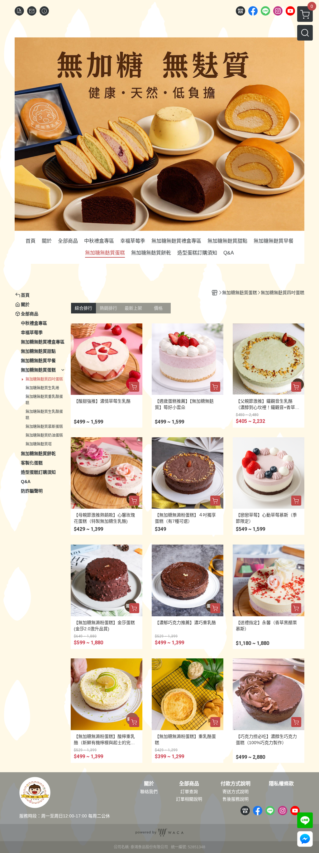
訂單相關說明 (189, 799)
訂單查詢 (189, 791)
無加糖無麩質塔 (39, 444)
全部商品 (189, 783)
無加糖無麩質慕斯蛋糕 (44, 426)
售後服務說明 (235, 799)
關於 (149, 783)
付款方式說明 (235, 783)
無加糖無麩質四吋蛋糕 (44, 379)
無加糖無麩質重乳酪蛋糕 (44, 400)
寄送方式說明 (235, 791)
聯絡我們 (149, 791)
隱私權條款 (281, 783)
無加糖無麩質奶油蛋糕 (44, 435)
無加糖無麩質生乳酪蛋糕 (44, 415)
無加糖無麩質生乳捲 (42, 388)
